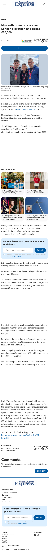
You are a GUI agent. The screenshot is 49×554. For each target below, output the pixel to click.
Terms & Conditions (9, 493)
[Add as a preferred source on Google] (27, 41)
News (3, 19)
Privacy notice (16, 256)
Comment (41, 471)
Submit (40, 250)
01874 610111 (13, 546)
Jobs (3, 500)
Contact (5, 495)
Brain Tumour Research (26, 109)
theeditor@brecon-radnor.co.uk (17, 549)
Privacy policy (7, 497)
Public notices (7, 502)
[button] (4, 4)
